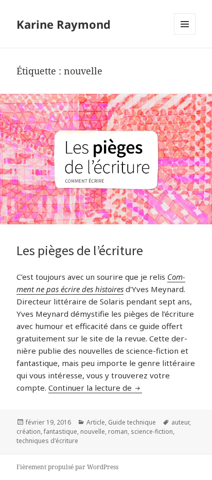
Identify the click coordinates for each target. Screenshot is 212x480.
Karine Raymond (63, 24)
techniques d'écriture (47, 440)
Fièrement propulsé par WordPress (67, 467)
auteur (180, 422)
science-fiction (152, 431)
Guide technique (132, 422)
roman (118, 431)
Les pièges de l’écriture (79, 250)
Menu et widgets (185, 34)
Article (95, 422)
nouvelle (92, 431)
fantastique (60, 431)
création (28, 431)
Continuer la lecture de (95, 387)
